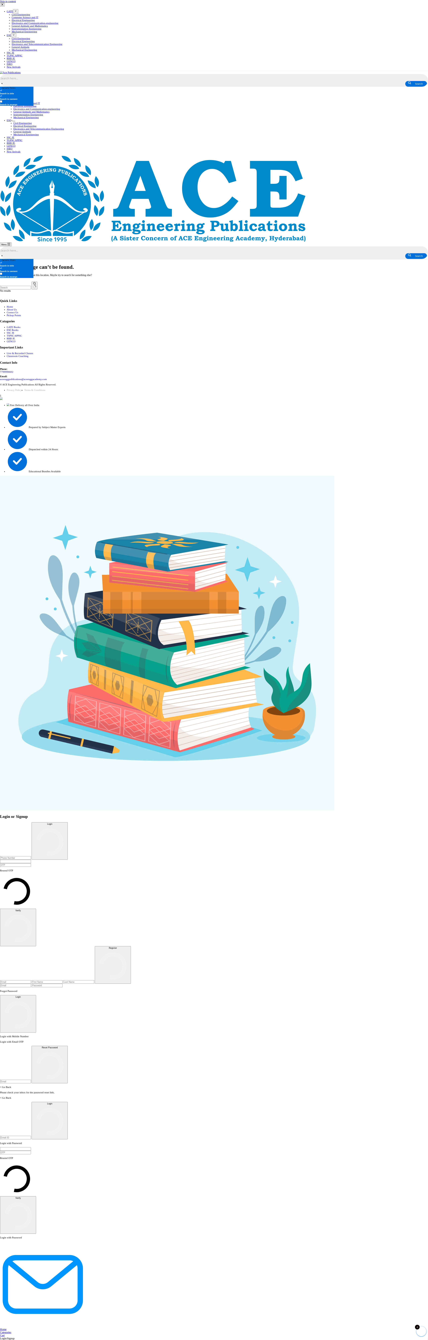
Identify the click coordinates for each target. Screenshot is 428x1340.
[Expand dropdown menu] (13, 121)
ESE (9, 120)
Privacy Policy (14, 390)
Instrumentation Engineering (28, 114)
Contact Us (12, 312)
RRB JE (11, 143)
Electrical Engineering (24, 106)
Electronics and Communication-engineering (36, 109)
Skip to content (8, 1)
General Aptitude (22, 131)
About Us (12, 309)
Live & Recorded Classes (20, 353)
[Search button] (34, 285)
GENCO (11, 146)
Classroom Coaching (17, 356)
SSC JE (10, 137)
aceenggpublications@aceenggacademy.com (23, 379)
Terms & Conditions (34, 390)
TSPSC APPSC (14, 335)
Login (49, 824)
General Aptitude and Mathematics (31, 111)
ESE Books (12, 330)
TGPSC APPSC (14, 140)
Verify (18, 910)
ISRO (9, 148)
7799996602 (6, 372)
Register (113, 948)
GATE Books (13, 327)
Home (10, 306)
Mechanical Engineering (26, 117)
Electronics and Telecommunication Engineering (38, 129)
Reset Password (50, 1047)
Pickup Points (14, 315)
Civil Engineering (22, 123)
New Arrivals (13, 151)
